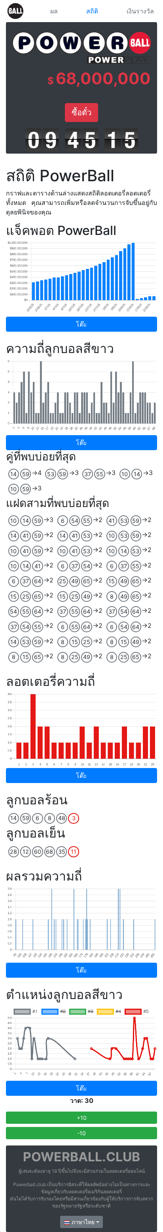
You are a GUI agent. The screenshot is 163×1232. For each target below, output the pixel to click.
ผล (54, 11)
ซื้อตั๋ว (81, 112)
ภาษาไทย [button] (82, 1222)
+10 (82, 1117)
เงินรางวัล (140, 11)
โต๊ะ (81, 324)
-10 (81, 1133)
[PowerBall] (15, 11)
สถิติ (92, 11)
